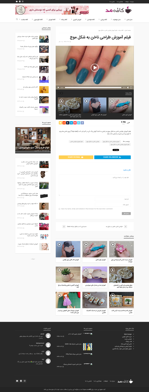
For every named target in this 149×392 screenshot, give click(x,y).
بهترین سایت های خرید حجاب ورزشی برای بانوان (27, 37)
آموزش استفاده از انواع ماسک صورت (28, 244)
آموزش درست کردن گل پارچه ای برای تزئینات (121, 261)
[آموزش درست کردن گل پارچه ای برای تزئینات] (121, 249)
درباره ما (132, 2)
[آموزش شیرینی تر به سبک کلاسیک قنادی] (94, 300)
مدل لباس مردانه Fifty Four (73, 354)
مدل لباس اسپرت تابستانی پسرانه (72, 364)
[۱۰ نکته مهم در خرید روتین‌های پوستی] (44, 206)
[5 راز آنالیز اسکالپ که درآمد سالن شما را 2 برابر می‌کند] (44, 59)
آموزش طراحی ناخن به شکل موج (111, 142)
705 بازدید (37, 151)
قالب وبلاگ (129, 341)
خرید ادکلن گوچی (127, 337)
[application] (95, 68)
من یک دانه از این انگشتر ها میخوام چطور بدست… (31, 337)
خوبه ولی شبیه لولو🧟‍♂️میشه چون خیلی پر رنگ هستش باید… (30, 363)
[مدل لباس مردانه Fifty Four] (87, 354)
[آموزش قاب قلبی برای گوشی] (120, 105)
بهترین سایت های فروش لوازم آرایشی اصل (36, 146)
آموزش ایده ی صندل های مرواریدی (71, 115)
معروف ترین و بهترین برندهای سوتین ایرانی (28, 225)
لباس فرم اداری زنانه (126, 344)
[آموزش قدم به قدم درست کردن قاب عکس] (121, 300)
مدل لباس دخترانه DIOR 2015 (73, 344)
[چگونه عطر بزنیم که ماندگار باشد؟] (44, 49)
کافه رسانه (64, 19)
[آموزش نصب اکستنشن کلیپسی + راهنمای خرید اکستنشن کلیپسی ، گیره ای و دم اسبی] (44, 174)
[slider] (93, 87)
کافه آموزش (52, 19)
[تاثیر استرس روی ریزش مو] (44, 89)
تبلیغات (127, 2)
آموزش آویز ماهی (101, 260)
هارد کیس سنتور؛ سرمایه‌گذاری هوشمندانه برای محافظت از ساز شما (28, 194)
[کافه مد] (118, 9)
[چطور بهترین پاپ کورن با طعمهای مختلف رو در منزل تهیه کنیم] (94, 105)
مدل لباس (129, 19)
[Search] (17, 19)
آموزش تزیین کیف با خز (74, 334)
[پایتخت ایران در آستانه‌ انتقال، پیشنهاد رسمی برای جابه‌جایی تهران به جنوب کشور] (44, 185)
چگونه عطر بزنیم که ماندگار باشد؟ (29, 46)
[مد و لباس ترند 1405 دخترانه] (44, 79)
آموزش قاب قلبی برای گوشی (124, 115)
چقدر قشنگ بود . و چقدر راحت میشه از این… (30, 354)
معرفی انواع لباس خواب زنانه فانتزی (122, 349)
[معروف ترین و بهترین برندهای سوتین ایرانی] (44, 226)
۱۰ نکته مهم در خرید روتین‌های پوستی (27, 204)
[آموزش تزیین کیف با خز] (87, 334)
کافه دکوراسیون (38, 19)
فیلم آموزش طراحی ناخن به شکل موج (120, 145)
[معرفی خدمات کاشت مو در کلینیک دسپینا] (44, 109)
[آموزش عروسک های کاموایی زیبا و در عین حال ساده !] (68, 300)
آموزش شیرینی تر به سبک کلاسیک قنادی (96, 312)
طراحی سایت (128, 339)
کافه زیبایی (104, 19)
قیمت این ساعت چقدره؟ (36, 346)
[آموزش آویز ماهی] (94, 249)
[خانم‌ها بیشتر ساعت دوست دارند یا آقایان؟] (44, 99)
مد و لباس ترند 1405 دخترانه (30, 77)
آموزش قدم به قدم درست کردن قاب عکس (121, 312)
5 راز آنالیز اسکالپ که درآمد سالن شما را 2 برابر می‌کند (27, 57)
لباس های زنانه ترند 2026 (31, 67)
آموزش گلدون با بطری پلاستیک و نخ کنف (68, 286)
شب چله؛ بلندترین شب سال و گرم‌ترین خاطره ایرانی (29, 163)
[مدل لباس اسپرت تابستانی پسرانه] (87, 364)
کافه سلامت (24, 19)
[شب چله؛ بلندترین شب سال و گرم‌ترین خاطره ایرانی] (44, 164)
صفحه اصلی (128, 30)
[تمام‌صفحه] (131, 88)
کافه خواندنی (91, 19)
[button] (95, 68)
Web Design (128, 334)
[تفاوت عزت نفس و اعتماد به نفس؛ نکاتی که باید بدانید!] (44, 236)
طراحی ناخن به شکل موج (93, 142)
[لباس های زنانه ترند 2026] (44, 69)
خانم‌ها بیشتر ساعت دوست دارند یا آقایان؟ (28, 98)
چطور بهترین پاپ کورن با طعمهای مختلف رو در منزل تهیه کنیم (95, 116)
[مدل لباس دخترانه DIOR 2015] (87, 346)
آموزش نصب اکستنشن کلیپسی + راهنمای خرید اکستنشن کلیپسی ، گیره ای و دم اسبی (27, 174)
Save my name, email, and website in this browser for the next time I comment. (87, 209)
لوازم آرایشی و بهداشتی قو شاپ (123, 346)
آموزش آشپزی (77, 19)
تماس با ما (112, 2)
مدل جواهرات (117, 19)
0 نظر (60, 42)
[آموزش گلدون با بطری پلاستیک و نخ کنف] (68, 274)
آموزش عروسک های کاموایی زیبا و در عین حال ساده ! (68, 312)
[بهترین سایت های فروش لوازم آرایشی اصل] (33, 140)
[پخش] (58, 88)
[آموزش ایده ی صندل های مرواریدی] (69, 105)
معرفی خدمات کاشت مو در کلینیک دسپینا (28, 108)
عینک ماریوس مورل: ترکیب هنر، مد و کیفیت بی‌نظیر (28, 214)
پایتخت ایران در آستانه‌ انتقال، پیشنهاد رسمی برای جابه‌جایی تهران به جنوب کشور (27, 184)
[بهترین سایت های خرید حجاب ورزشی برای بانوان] (44, 39)
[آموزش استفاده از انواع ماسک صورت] (44, 246)
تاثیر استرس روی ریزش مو (30, 87)
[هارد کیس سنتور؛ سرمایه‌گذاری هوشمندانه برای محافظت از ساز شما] (44, 196)
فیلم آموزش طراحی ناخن (76, 142)
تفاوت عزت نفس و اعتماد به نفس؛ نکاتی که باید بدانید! (28, 235)
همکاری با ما (120, 2)
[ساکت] (128, 88)
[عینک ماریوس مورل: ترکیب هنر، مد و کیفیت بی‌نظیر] (44, 216)
